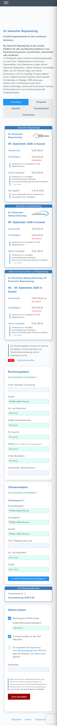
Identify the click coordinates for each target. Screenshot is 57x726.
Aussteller (15, 108)
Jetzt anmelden (19, 696)
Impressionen (29, 115)
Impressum (40, 719)
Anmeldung (16, 102)
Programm (41, 102)
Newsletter (16, 719)
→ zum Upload (17, 184)
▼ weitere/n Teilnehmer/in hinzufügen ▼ (28, 579)
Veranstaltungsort (41, 108)
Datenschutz (40, 654)
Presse (28, 719)
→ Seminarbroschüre (24, 360)
